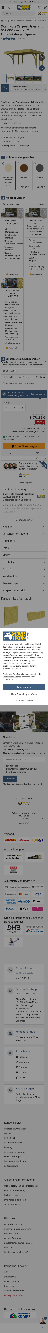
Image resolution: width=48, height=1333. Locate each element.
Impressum (29, 700)
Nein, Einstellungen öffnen (24, 694)
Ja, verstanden (24, 687)
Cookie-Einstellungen (12, 676)
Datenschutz (19, 700)
